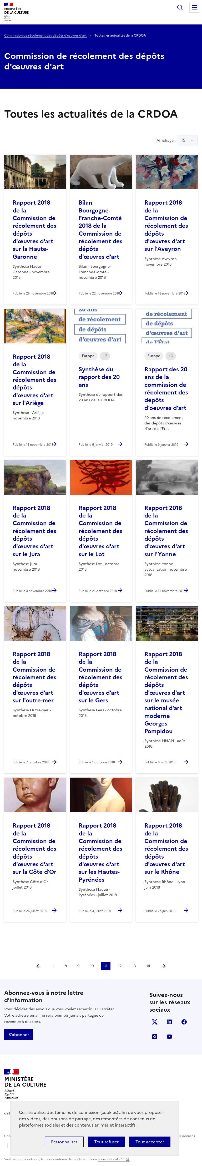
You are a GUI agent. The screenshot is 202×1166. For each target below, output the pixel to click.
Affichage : (170, 140)
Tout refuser (106, 1142)
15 (183, 140)
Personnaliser (64, 1142)
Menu (194, 7)
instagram (154, 1036)
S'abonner (18, 1034)
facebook (184, 1022)
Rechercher (180, 7)
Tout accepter (149, 1142)
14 (148, 966)
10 (92, 966)
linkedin (169, 1022)
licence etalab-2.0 (111, 1159)
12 (120, 966)
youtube (169, 1036)
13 (134, 966)
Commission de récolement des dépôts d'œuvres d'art (45, 35)
